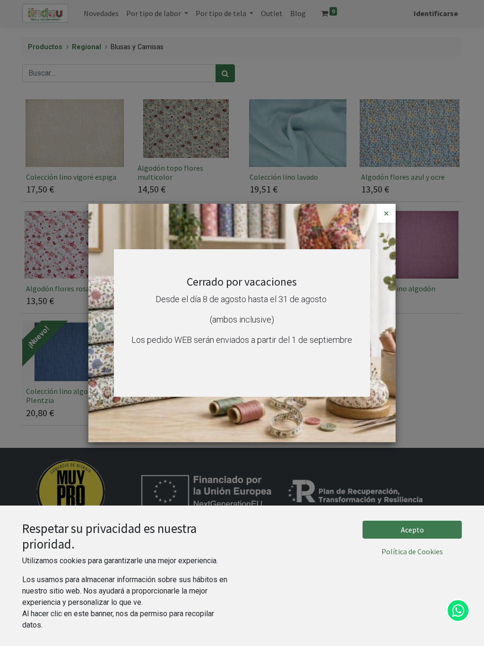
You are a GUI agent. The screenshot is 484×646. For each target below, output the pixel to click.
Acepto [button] (412, 529)
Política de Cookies (412, 551)
